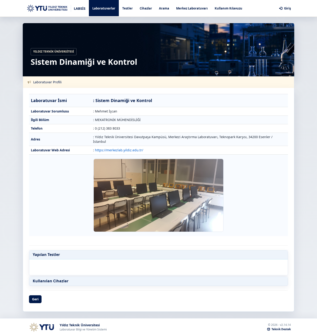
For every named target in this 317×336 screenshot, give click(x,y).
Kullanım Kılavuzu (228, 8)
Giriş (287, 8)
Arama (164, 8)
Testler (127, 8)
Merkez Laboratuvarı (192, 8)
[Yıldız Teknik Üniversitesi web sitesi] (41, 327)
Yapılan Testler (46, 255)
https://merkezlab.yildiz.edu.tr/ (119, 150)
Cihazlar (146, 8)
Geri (35, 299)
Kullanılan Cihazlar (50, 281)
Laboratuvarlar (103, 8)
